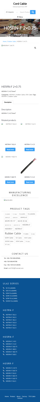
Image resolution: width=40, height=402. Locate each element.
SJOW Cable (9, 238)
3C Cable (15, 214)
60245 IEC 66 (22, 221)
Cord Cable (20, 3)
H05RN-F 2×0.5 (11, 341)
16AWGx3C (7, 217)
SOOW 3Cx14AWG (12, 301)
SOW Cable (19, 241)
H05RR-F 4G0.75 (11, 376)
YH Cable (28, 241)
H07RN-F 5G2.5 (11, 328)
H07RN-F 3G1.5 (11, 315)
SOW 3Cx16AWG (11, 293)
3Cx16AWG (22, 214)
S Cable (25, 234)
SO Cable (19, 238)
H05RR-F (8, 229)
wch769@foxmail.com (15, 268)
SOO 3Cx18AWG (11, 291)
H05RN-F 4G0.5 (11, 349)
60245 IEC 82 (17, 225)
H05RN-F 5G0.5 (11, 354)
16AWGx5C (15, 217)
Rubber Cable (12, 41)
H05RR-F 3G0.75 (11, 371)
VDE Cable (29, 95)
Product (12, 396)
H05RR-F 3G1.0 (11, 373)
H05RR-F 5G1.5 (11, 381)
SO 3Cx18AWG (10, 288)
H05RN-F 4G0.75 (11, 352)
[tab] (8, 102)
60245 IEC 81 (8, 225)
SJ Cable (33, 234)
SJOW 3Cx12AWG (11, 298)
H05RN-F (12, 95)
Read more (10, 149)
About (19, 396)
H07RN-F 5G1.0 (11, 322)
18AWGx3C (23, 217)
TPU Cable (31, 396)
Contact (20, 398)
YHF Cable (7, 244)
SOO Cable (27, 238)
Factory (24, 396)
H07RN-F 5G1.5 (11, 325)
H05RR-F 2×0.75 (11, 368)
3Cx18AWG (31, 214)
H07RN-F (18, 229)
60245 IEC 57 (10, 221)
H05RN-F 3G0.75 (11, 347)
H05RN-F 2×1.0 (11, 344)
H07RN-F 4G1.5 (11, 320)
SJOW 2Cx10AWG (11, 296)
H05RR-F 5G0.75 (11, 378)
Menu (21, 17)
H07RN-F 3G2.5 (11, 317)
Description (8, 102)
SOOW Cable (9, 241)
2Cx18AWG (7, 214)
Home (4, 41)
